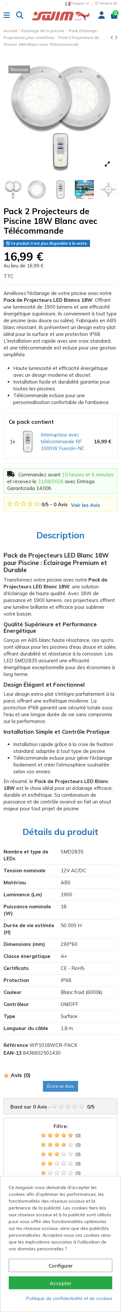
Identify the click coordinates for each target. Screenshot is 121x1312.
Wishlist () (108, 3)
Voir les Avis (85, 505)
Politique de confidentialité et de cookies (69, 1298)
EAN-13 (13, 1053)
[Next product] (116, 37)
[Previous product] (112, 37)
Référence (16, 1045)
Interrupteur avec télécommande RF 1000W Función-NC (63, 441)
